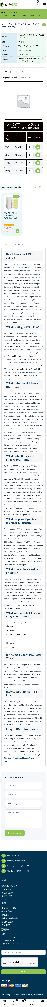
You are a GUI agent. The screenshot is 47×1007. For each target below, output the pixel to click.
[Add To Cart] (17, 231)
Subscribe (23, 972)
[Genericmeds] (8, 4)
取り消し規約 (7, 922)
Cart (23, 1002)
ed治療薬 (13, 12)
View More (39, 187)
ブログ (4, 899)
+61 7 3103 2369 (13, 856)
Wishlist (14, 1002)
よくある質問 (7, 893)
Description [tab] (7, 245)
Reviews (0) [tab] (18, 245)
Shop (4, 1004)
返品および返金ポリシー (12, 918)
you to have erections (32, 665)
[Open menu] (44, 4)
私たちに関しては (9, 886)
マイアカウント (8, 896)
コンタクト (6, 889)
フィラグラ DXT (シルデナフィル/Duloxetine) (11, 215)
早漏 (3, 934)
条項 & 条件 (6, 911)
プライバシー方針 (9, 908)
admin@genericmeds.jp (16, 861)
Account (32, 1004)
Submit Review (16, 833)
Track (42, 1004)
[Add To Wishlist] (44, 24)
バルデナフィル (8, 937)
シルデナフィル (8, 941)
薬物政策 (5, 915)
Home (5, 12)
